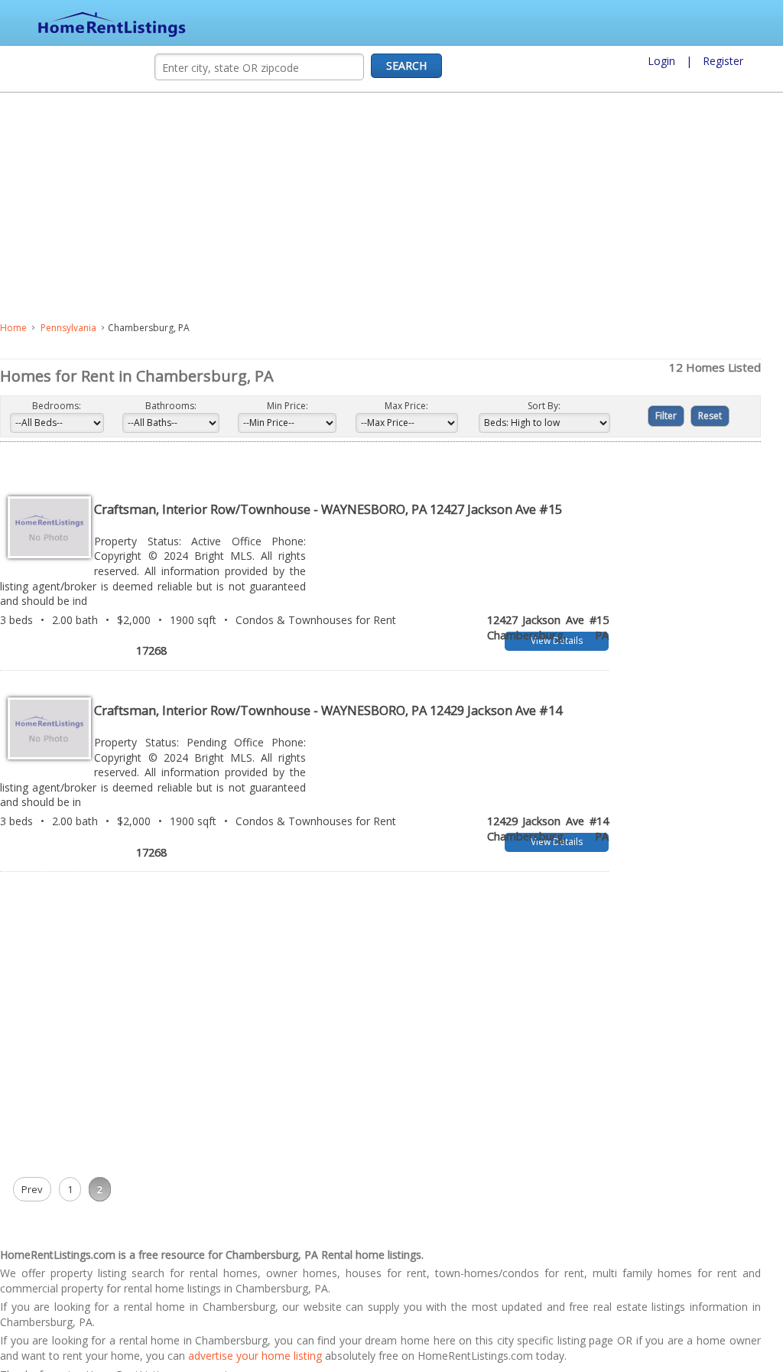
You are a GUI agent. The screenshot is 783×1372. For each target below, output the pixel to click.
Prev (32, 1154)
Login (661, 61)
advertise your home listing (289, 1320)
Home (13, 327)
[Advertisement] (332, 207)
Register (723, 61)
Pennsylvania (68, 327)
